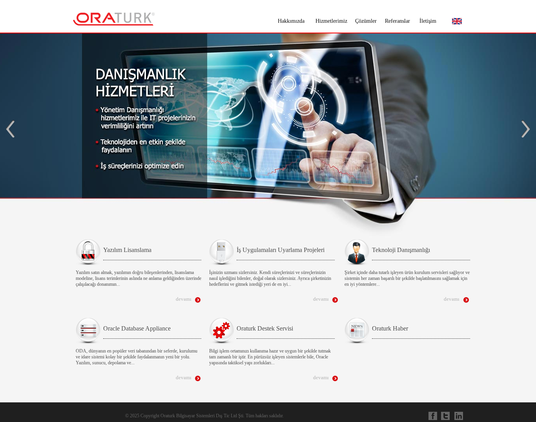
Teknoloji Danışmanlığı (401, 250)
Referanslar (397, 21)
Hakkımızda (291, 21)
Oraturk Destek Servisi (265, 328)
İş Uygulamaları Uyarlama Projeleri (281, 250)
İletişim (427, 21)
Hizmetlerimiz (331, 21)
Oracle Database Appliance (137, 328)
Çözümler (366, 21)
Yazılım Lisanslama (127, 250)
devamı (183, 298)
